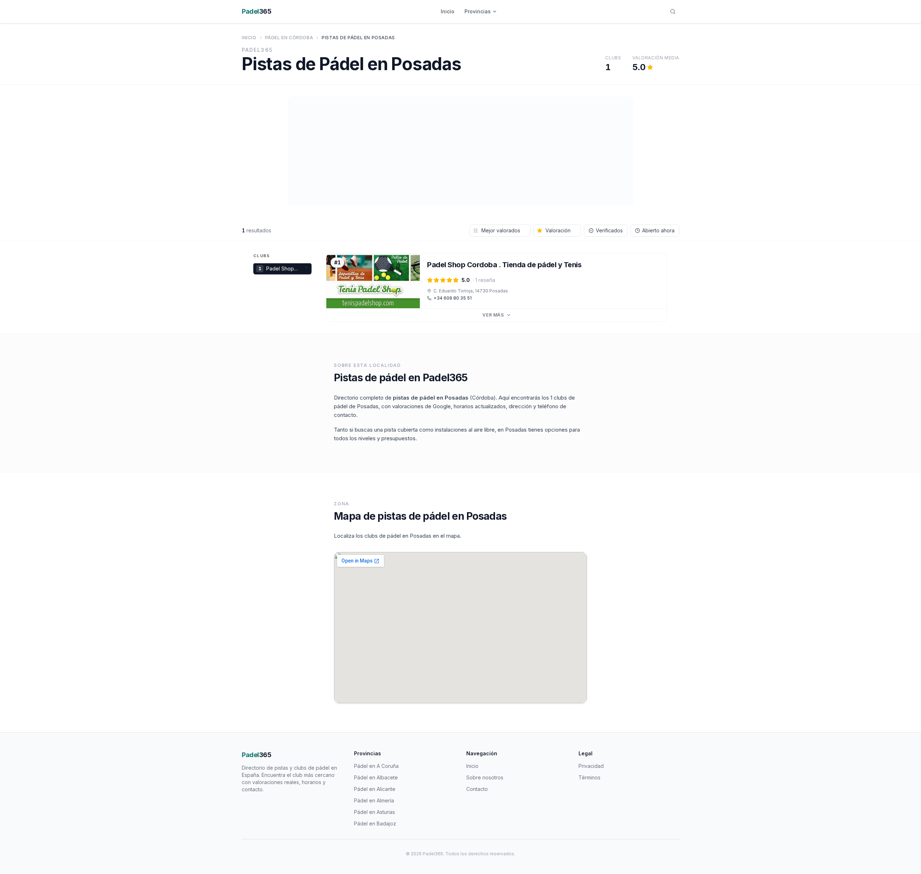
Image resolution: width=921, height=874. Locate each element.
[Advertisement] (460, 151)
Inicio (447, 11)
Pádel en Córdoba (289, 37)
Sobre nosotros (484, 777)
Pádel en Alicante (374, 789)
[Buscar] (672, 11)
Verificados (609, 230)
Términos (589, 777)
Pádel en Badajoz (375, 823)
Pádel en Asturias (374, 812)
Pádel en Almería (374, 800)
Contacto (477, 789)
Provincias (477, 11)
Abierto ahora (658, 230)
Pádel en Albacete (376, 777)
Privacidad (591, 766)
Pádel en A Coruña (376, 766)
